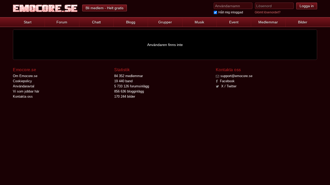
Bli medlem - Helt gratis (104, 8)
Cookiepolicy (22, 81)
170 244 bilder (124, 96)
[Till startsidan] (45, 8)
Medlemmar (268, 22)
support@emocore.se (236, 76)
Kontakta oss (23, 96)
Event (233, 22)
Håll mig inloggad (230, 12)
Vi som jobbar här (26, 91)
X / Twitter (228, 86)
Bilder (302, 22)
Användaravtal (23, 86)
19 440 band (123, 81)
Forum (61, 22)
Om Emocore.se (25, 76)
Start (27, 22)
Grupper (165, 22)
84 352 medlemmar (128, 76)
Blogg (130, 22)
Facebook (227, 81)
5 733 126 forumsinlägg (131, 86)
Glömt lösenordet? (267, 12)
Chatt (96, 22)
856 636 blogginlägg (129, 91)
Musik (199, 22)
